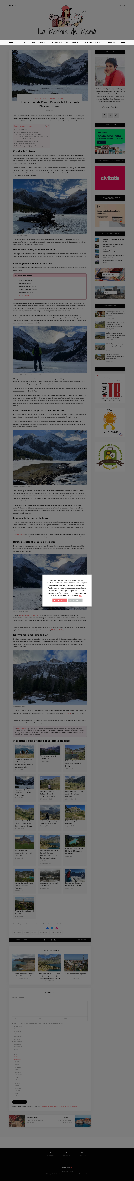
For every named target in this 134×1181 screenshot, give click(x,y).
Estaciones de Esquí (93, 42)
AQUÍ (80, 596)
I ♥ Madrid (55, 42)
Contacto (111, 42)
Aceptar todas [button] (59, 600)
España (22, 42)
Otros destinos (38, 42)
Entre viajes (72, 42)
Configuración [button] (75, 600)
